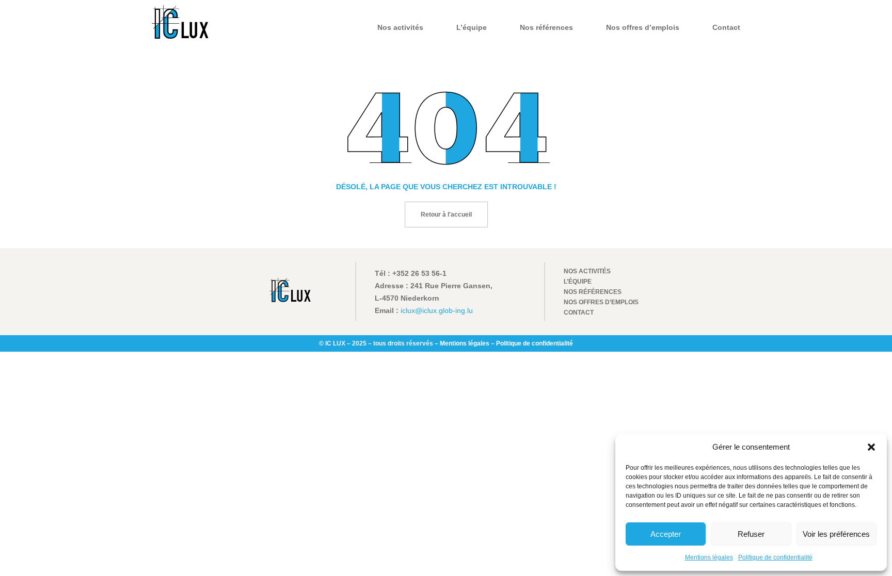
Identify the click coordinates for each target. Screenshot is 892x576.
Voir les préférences (836, 534)
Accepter (665, 534)
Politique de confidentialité (534, 343)
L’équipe (471, 27)
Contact (726, 27)
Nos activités (400, 27)
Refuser (751, 534)
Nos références (546, 27)
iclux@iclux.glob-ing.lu (437, 310)
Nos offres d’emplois (642, 27)
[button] (871, 447)
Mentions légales (709, 557)
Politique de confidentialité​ (775, 557)
